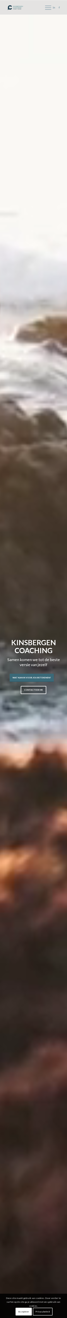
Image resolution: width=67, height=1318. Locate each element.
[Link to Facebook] (59, 7)
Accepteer (23, 1311)
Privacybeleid (43, 1311)
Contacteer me (33, 689)
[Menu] (46, 7)
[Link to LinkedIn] (54, 7)
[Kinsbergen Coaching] (28, 7)
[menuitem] (46, 7)
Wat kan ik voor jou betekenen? (32, 677)
